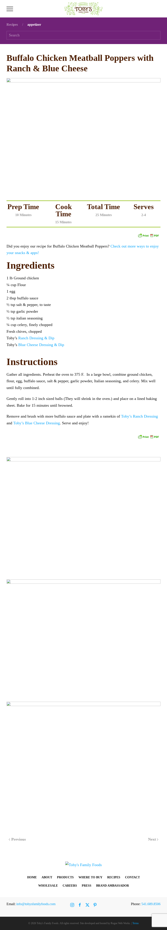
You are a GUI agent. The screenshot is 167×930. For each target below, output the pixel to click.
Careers (70, 885)
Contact (132, 877)
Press (86, 885)
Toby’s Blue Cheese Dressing (36, 423)
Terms (135, 923)
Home (32, 877)
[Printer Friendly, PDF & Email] (148, 235)
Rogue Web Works (120, 923)
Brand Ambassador (112, 885)
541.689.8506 (150, 904)
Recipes (113, 877)
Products (65, 877)
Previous (18, 839)
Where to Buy (90, 877)
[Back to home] (83, 8)
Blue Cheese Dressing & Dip (41, 345)
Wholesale (48, 885)
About (47, 877)
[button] (10, 8)
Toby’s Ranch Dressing (139, 416)
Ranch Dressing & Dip (36, 338)
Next (152, 839)
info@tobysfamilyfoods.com (35, 904)
